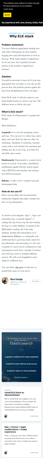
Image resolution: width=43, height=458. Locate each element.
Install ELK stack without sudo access (21, 364)
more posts (19, 282)
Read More (35, 281)
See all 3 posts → (21, 377)
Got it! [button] (7, 15)
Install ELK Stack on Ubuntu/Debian (21, 371)
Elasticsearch (29, 33)
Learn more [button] (8, 9)
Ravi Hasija (16, 279)
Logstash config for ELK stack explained (21, 357)
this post (19, 267)
